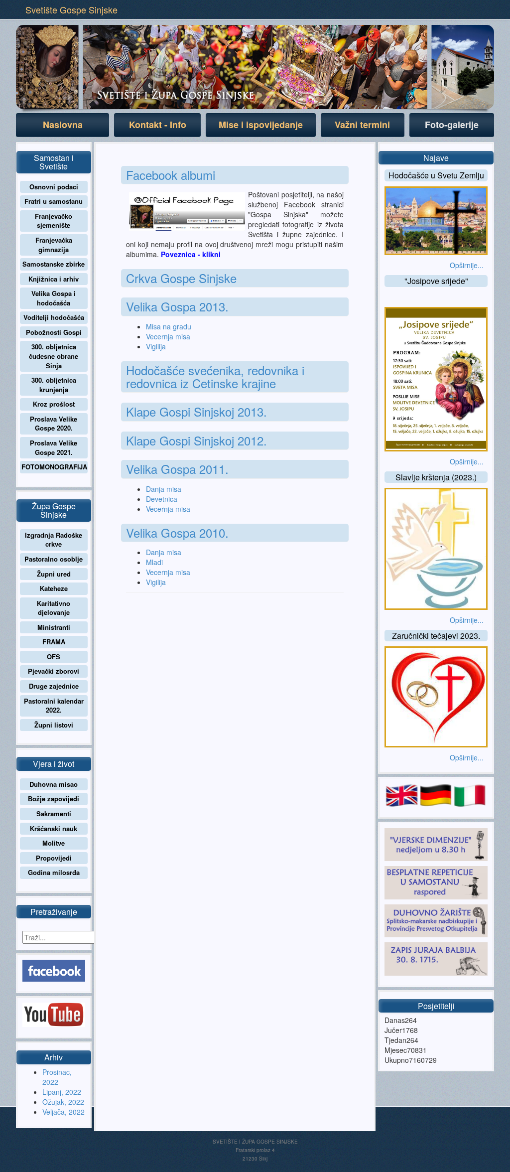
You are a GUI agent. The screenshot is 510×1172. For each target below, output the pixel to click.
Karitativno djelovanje (53, 607)
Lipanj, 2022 (61, 1092)
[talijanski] (470, 794)
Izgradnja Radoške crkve (53, 539)
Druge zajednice (54, 686)
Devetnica (161, 499)
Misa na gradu (168, 326)
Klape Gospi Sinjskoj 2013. (196, 411)
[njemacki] (436, 794)
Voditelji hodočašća (53, 317)
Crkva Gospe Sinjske (181, 278)
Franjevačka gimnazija (53, 244)
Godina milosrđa (54, 872)
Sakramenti (53, 813)
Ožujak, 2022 (63, 1102)
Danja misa (163, 489)
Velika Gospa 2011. (177, 468)
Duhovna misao (53, 784)
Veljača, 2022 (63, 1112)
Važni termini (362, 124)
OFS (53, 656)
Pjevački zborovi (53, 671)
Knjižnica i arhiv (53, 279)
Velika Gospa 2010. (177, 532)
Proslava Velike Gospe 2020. (53, 423)
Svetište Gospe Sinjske (71, 9)
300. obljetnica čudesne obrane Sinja (53, 356)
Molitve (53, 843)
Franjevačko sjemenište (53, 220)
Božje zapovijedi (53, 798)
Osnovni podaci (53, 186)
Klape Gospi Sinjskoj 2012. (196, 440)
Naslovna (63, 124)
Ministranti (53, 627)
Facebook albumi (170, 174)
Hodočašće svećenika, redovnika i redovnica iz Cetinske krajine (215, 376)
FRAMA (53, 641)
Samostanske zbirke (53, 264)
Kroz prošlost (54, 404)
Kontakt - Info (157, 124)
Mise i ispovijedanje (261, 124)
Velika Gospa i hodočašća (53, 298)
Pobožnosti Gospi (54, 332)
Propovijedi (54, 858)
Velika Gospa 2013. (177, 306)
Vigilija (156, 346)
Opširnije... (467, 265)
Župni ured (54, 574)
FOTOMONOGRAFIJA (54, 466)
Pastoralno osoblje (53, 559)
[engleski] (401, 794)
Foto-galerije (452, 124)
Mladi (154, 562)
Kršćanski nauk (53, 828)
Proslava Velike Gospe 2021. (53, 447)
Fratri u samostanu (53, 201)
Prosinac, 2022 (57, 1077)
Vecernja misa (168, 336)
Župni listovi (53, 725)
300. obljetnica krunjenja (53, 384)
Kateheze (54, 588)
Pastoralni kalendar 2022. (54, 705)
